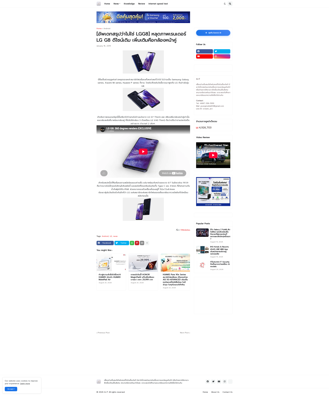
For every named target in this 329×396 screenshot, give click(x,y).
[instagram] (222, 56)
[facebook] (204, 51)
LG (111, 236)
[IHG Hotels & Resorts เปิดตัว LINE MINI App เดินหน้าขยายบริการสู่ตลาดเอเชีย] (202, 250)
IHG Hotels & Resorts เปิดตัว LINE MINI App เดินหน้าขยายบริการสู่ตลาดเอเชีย (219, 250)
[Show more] (147, 243)
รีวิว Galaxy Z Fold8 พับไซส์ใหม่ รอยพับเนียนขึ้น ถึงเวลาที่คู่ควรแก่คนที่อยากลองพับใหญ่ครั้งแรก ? (220, 234)
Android (106, 28)
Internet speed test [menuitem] (158, 3)
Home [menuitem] (107, 3)
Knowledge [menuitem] (129, 3)
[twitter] (222, 51)
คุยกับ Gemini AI (213, 33)
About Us (215, 392)
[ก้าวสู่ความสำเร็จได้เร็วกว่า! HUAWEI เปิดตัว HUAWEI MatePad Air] (111, 263)
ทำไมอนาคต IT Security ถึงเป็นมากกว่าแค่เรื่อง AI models (220, 264)
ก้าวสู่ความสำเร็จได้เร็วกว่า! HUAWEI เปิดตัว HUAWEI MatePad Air (110, 277)
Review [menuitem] (141, 3)
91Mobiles (185, 230)
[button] (225, 3)
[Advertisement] (159, 311)
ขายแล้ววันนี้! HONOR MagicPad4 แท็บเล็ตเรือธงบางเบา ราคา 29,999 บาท (142, 277)
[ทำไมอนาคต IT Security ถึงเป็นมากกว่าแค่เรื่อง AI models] (202, 265)
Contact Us (227, 392)
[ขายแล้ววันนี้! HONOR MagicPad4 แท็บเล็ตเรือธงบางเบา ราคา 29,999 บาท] (143, 263)
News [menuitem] (116, 3)
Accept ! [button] (11, 389)
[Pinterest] (137, 243)
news (115, 236)
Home (99, 28)
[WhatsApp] (132, 243)
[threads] (230, 381)
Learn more (25, 383)
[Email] (142, 243)
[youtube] (204, 56)
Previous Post (104, 332)
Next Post (184, 332)
